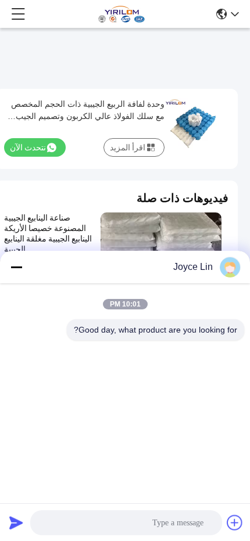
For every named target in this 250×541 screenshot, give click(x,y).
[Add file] (235, 522)
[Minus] (16, 267)
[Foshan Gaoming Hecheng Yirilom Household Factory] (121, 14)
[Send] (16, 522)
